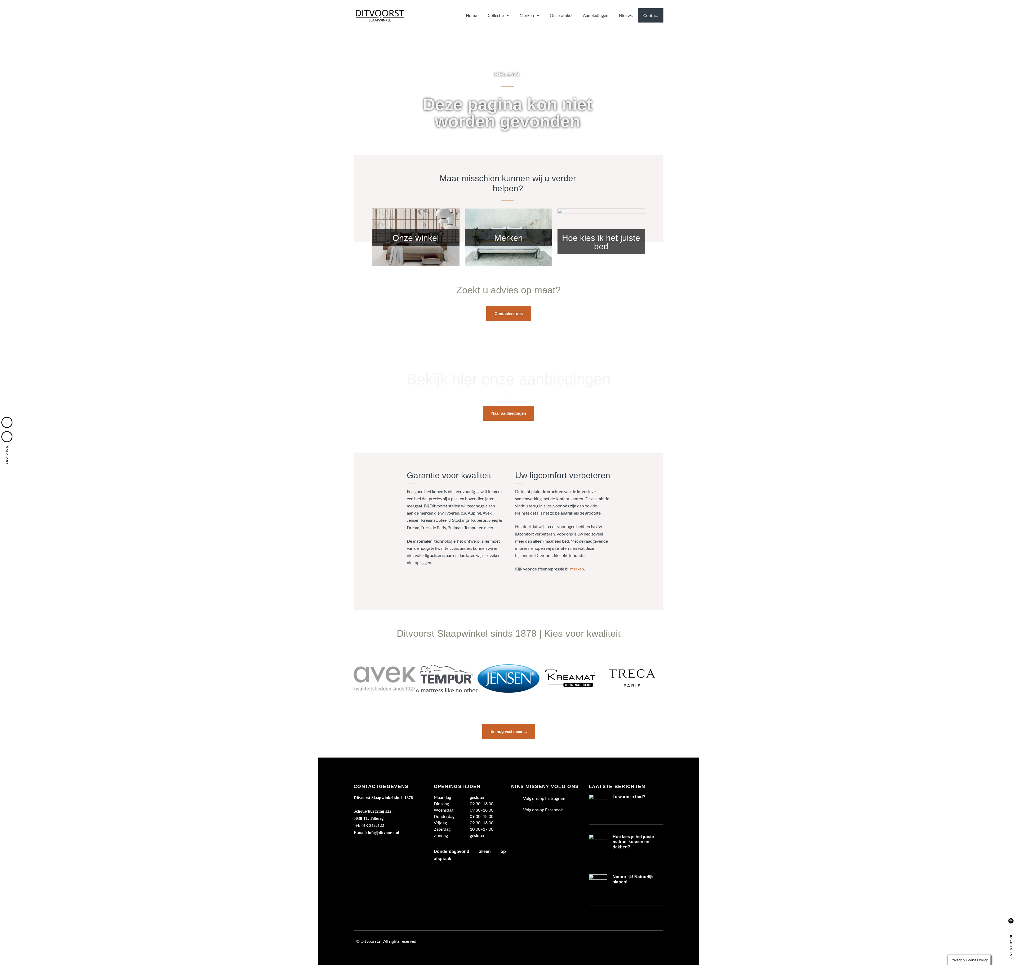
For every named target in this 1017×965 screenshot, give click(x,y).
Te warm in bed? (629, 796)
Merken (527, 15)
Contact (650, 15)
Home (471, 15)
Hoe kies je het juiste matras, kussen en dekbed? (633, 841)
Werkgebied (367, 953)
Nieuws (626, 15)
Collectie (496, 15)
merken (577, 568)
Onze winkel (561, 15)
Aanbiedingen (595, 15)
